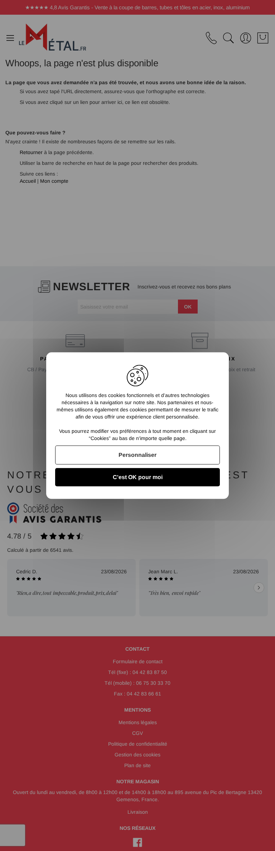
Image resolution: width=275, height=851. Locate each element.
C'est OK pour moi (138, 477)
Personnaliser (137, 455)
